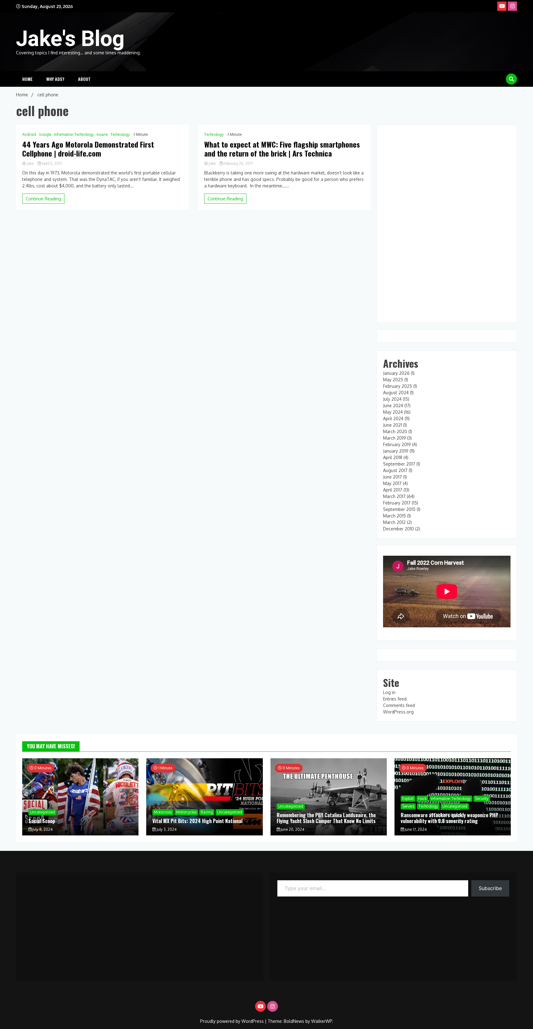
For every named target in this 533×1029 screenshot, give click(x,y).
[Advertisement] (140, 923)
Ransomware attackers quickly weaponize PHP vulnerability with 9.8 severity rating (449, 818)
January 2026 (396, 373)
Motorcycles (186, 812)
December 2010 (398, 528)
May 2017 (392, 483)
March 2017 (394, 496)
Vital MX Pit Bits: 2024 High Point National (197, 821)
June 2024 (393, 405)
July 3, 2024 (166, 829)
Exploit (408, 798)
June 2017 (392, 476)
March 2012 (394, 522)
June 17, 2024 (415, 829)
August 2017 (395, 470)
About (84, 79)
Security (481, 798)
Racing (207, 812)
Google (45, 134)
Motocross (163, 812)
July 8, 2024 (41, 829)
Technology (120, 134)
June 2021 (392, 425)
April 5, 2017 (51, 163)
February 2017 (397, 502)
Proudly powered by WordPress (232, 1021)
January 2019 (395, 451)
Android (29, 134)
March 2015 (394, 515)
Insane (102, 134)
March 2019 (394, 438)
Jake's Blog (70, 38)
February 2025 (397, 386)
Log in (389, 692)
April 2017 (392, 489)
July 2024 (392, 399)
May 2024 (393, 412)
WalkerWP (321, 1021)
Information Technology (74, 134)
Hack (422, 798)
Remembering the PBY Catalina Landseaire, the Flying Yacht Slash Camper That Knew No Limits (326, 818)
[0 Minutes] (80, 833)
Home (27, 79)
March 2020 (395, 431)
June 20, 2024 (292, 829)
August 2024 (396, 392)
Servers (408, 806)
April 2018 (392, 457)
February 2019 (397, 444)
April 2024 (393, 418)
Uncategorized (42, 812)
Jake (30, 163)
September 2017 (399, 463)
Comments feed (399, 705)
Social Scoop (41, 821)
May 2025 (393, 379)
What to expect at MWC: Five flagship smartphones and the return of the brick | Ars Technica (282, 149)
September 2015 (399, 509)
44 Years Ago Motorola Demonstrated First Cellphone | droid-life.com (88, 149)
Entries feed (395, 698)
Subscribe (490, 888)
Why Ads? (55, 79)
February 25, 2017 (238, 163)
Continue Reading (43, 198)
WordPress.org (398, 711)
